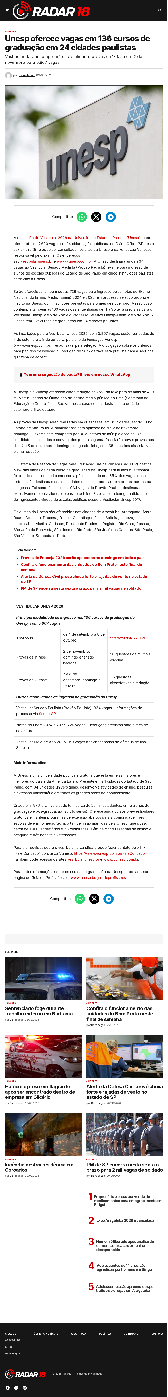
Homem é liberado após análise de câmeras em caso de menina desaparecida (125, 1245)
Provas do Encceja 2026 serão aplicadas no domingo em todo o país (82, 558)
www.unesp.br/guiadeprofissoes (98, 877)
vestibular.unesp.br (37, 261)
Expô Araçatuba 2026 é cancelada (125, 1220)
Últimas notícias (46, 1333)
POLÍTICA (105, 1333)
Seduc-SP (47, 714)
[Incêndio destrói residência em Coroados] (43, 1134)
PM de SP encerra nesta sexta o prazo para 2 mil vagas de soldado (81, 588)
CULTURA (157, 1333)
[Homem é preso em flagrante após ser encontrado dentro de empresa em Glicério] (43, 1056)
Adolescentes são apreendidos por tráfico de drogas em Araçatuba (125, 1288)
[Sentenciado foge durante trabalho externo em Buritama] (43, 978)
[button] (7, 10)
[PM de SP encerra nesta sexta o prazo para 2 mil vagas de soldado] (124, 1134)
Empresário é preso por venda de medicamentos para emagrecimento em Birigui (128, 1200)
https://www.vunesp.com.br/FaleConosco (109, 853)
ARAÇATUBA (13, 1340)
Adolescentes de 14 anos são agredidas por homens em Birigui (125, 1267)
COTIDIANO (131, 1333)
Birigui (9, 1346)
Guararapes (13, 1353)
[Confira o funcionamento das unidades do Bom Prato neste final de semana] (124, 978)
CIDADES (11, 31)
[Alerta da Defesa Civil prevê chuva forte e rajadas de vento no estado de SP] (124, 1056)
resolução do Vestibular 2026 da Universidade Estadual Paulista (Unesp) (79, 238)
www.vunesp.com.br (74, 261)
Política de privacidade (88, 1373)
